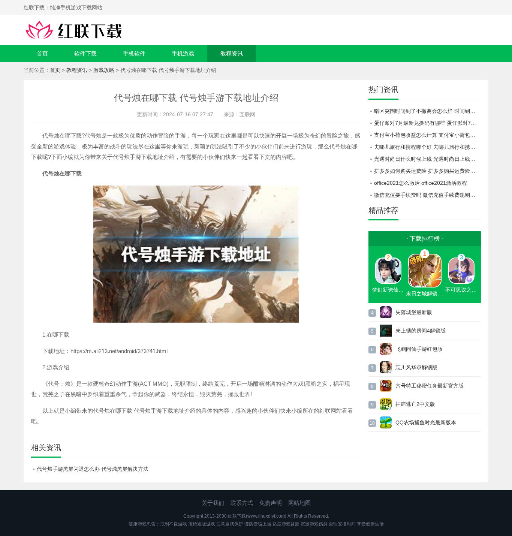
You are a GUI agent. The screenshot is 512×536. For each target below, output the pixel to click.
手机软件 (134, 53)
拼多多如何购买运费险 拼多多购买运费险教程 (427, 171)
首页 (42, 53)
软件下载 (85, 53)
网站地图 (299, 503)
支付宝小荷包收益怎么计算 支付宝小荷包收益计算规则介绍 (427, 135)
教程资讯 (231, 53)
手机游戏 (183, 53)
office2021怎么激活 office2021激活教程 (420, 183)
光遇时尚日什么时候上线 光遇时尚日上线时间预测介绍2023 (427, 159)
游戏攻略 (103, 70)
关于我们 (213, 503)
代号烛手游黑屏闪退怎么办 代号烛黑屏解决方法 (92, 469)
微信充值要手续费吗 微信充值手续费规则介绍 (427, 195)
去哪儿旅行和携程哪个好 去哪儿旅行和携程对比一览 (427, 147)
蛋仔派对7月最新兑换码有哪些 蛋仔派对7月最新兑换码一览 (427, 123)
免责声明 (270, 503)
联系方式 (242, 503)
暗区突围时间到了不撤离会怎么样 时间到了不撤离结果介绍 (427, 111)
